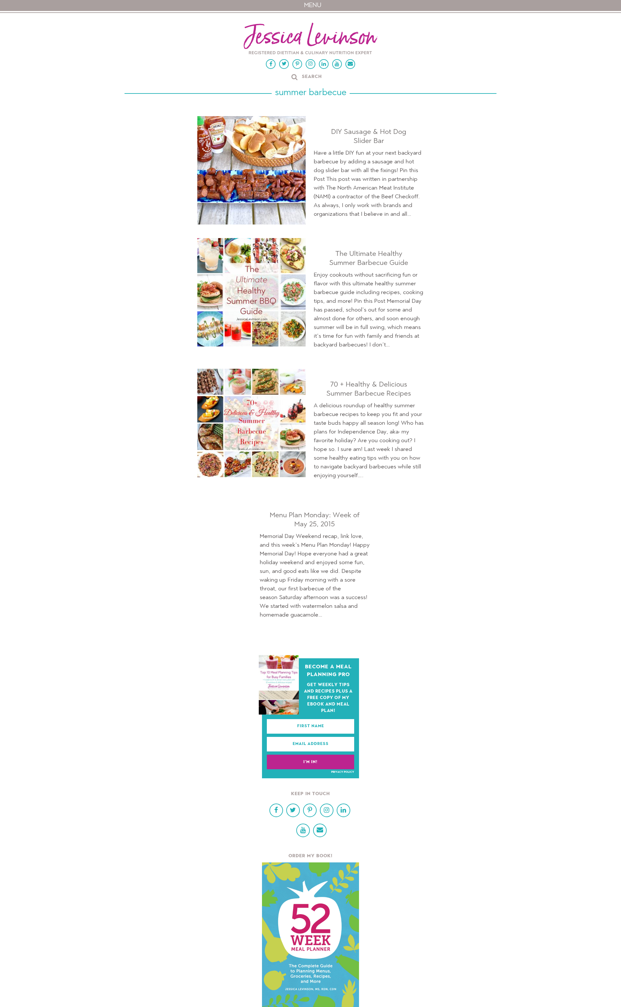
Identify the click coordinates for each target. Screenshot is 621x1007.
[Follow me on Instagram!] (310, 64)
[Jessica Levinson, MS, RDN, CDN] (310, 39)
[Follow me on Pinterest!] (297, 64)
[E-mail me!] (350, 64)
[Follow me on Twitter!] (284, 64)
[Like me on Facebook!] (271, 64)
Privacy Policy (342, 772)
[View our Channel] (337, 64)
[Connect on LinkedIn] (324, 64)
